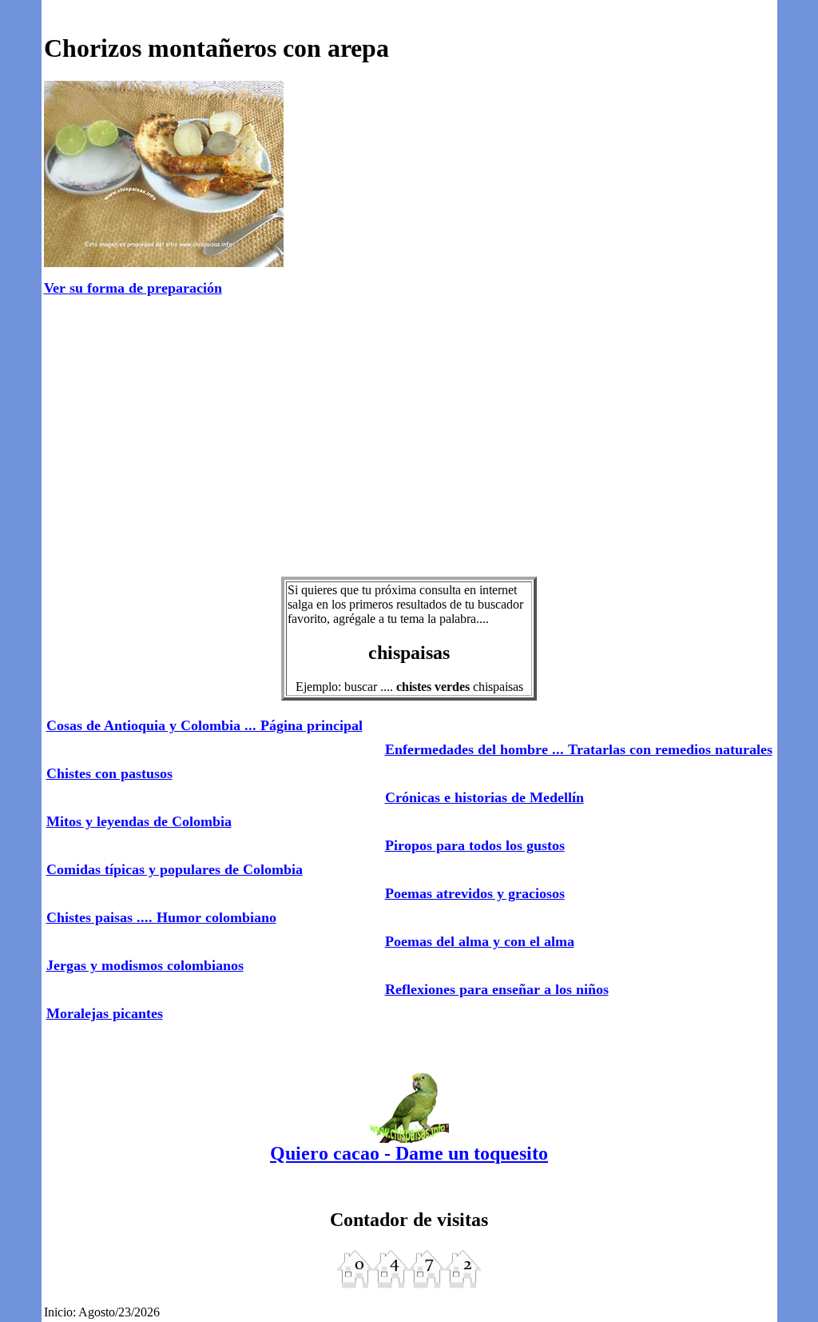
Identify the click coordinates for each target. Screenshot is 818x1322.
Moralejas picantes (104, 1013)
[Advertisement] (409, 437)
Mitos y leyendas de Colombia (139, 821)
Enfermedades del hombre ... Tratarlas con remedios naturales (578, 749)
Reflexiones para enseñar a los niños (497, 989)
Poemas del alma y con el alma (479, 941)
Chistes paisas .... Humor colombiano (161, 917)
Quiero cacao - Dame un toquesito (409, 1153)
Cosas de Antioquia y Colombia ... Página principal (204, 725)
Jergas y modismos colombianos (145, 965)
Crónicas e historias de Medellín (484, 797)
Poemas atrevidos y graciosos (475, 893)
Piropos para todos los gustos (475, 845)
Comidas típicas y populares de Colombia (174, 869)
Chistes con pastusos (109, 773)
